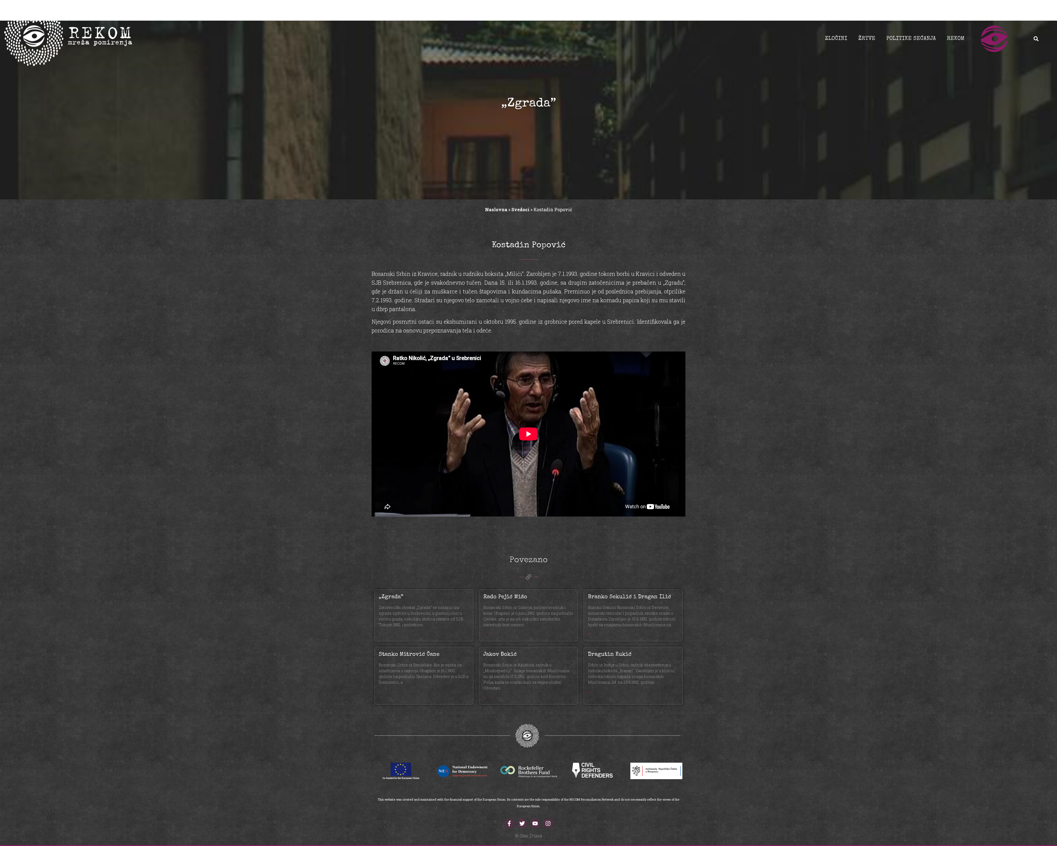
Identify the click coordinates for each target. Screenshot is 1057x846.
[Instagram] (548, 823)
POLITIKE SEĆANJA (911, 39)
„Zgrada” (391, 597)
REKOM (956, 39)
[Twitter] (522, 823)
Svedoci (520, 209)
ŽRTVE (866, 39)
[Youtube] (535, 823)
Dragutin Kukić (609, 654)
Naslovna (496, 209)
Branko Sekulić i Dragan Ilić (629, 597)
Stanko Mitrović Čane (409, 654)
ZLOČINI (836, 39)
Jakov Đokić (500, 654)
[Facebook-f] (509, 823)
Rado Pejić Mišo (505, 597)
